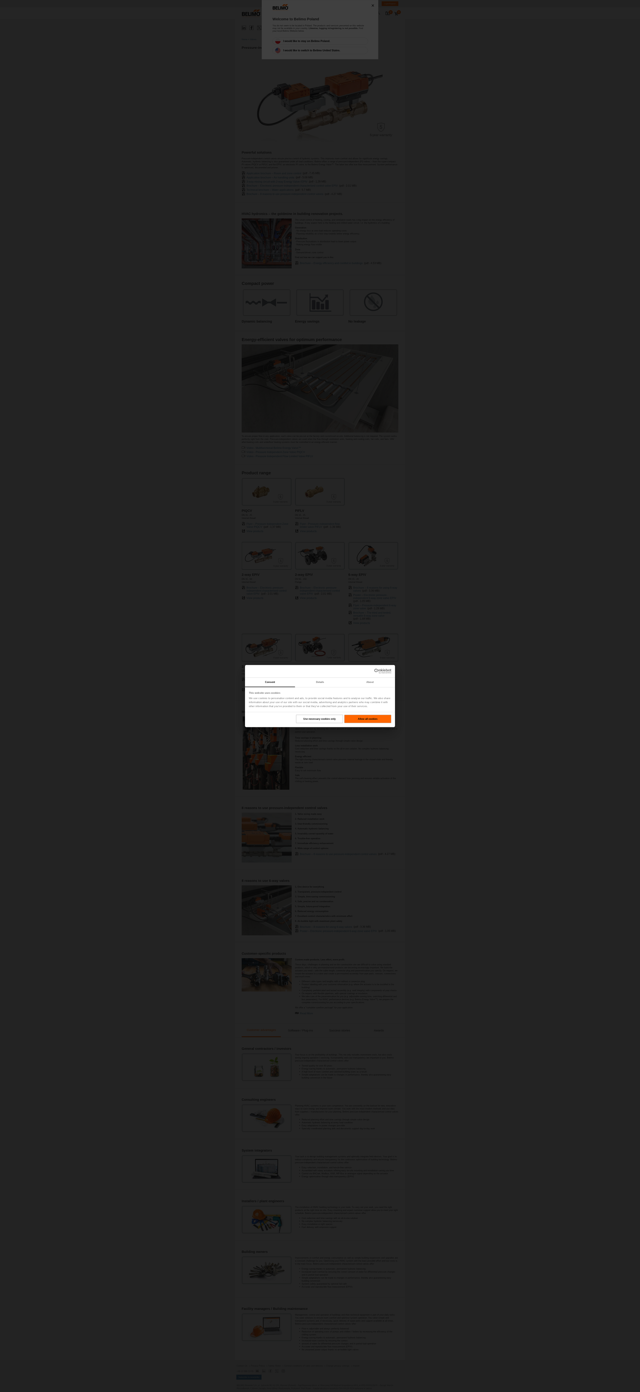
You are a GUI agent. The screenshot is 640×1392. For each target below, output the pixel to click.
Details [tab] (320, 682)
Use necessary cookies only (319, 718)
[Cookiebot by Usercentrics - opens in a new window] (376, 671)
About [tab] (370, 682)
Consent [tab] (270, 682)
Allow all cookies (368, 718)
